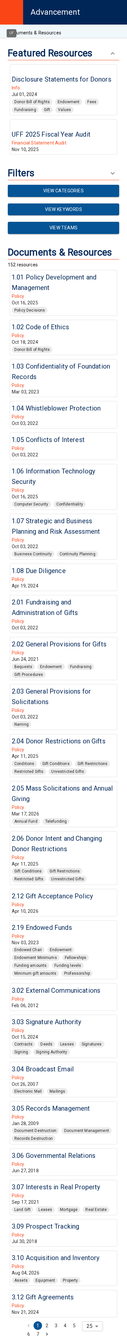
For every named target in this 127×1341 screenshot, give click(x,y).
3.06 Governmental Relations (53, 1155)
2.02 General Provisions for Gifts (59, 644)
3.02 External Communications (56, 990)
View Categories (63, 190)
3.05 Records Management (51, 1108)
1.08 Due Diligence (39, 571)
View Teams (63, 227)
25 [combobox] (89, 1326)
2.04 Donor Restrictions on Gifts (59, 741)
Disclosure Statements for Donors (61, 79)
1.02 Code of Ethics (40, 327)
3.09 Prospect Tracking (45, 1226)
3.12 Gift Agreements (43, 1297)
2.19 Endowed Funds (42, 927)
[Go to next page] (47, 1334)
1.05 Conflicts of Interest (48, 440)
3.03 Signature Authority (46, 1022)
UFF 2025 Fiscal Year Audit (51, 134)
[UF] (11, 12)
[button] (32, 102)
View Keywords (63, 209)
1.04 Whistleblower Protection (56, 408)
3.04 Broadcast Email (43, 1069)
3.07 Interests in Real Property (56, 1187)
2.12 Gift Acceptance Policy (52, 896)
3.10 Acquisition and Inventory (56, 1258)
